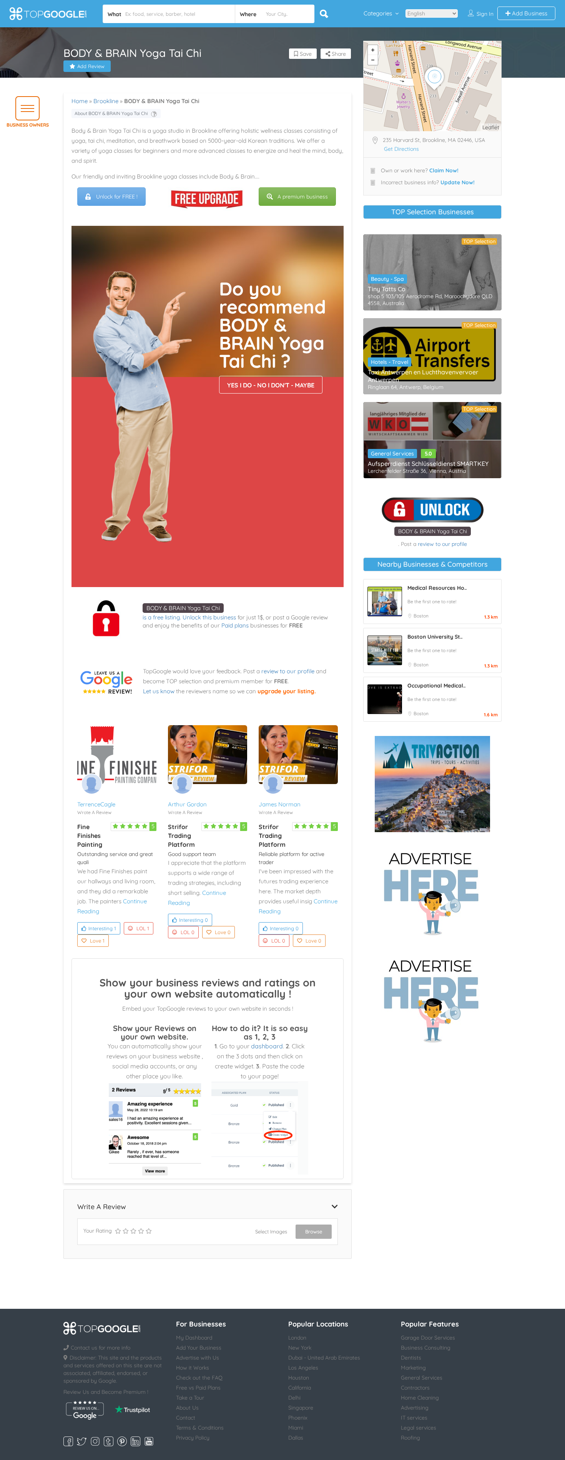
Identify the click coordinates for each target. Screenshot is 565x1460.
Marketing (413, 1367)
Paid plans (235, 625)
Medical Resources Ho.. (437, 587)
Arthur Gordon (187, 804)
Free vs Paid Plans (198, 1387)
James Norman (280, 804)
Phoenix (297, 1417)
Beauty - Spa (387, 278)
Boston (421, 616)
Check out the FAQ (199, 1377)
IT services (414, 1417)
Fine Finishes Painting (89, 835)
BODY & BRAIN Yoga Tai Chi (183, 608)
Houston (298, 1377)
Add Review (91, 66)
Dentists (411, 1357)
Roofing (410, 1437)
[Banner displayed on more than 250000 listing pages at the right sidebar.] (432, 891)
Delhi (294, 1397)
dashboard (267, 1046)
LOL (142, 928)
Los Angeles (303, 1367)
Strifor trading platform (181, 835)
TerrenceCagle (96, 804)
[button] (27, 108)
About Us (187, 1407)
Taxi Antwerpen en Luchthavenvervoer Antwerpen (423, 376)
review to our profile (287, 671)
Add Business (528, 13)
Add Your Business (198, 1347)
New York (299, 1347)
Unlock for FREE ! (117, 196)
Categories (378, 13)
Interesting (102, 928)
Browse (313, 1231)
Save (305, 53)
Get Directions (401, 148)
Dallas (295, 1437)
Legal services (418, 1427)
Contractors (415, 1387)
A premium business (303, 196)
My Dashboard (194, 1337)
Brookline (105, 101)
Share (338, 53)
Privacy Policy (192, 1437)
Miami (295, 1427)
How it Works (192, 1367)
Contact (185, 1417)
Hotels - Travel (389, 362)
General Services (392, 453)
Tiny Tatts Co (386, 289)
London (297, 1337)
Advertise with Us (197, 1357)
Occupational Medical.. (436, 685)
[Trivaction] (432, 784)
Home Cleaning (420, 1397)
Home (79, 101)
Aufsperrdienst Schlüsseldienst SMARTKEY (428, 463)
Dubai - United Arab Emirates (324, 1357)
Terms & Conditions (200, 1427)
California (299, 1387)
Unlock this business (209, 617)
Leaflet (490, 127)
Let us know (158, 691)
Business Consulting (425, 1347)
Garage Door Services (428, 1337)
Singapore (300, 1407)
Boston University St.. (434, 636)
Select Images (271, 1231)
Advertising (415, 1407)
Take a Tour (190, 1397)
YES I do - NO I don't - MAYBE (270, 385)
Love (97, 941)
